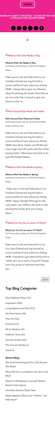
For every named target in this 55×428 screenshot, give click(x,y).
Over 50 (10, 318)
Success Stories (13, 339)
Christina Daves (14, 66)
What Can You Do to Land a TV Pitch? (24, 230)
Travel (8, 350)
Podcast (10, 324)
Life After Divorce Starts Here (21, 390)
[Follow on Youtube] (36, 28)
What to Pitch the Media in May (21, 63)
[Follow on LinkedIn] (19, 28)
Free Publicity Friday (16, 297)
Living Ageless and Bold (17, 308)
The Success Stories (16, 345)
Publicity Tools (17, 126)
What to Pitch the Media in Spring (22, 174)
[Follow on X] (24, 28)
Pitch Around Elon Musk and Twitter (23, 118)
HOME (27, 4)
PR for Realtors (13, 329)
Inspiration (11, 303)
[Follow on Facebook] (30, 28)
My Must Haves (13, 313)
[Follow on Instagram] (13, 28)
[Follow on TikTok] (41, 28)
